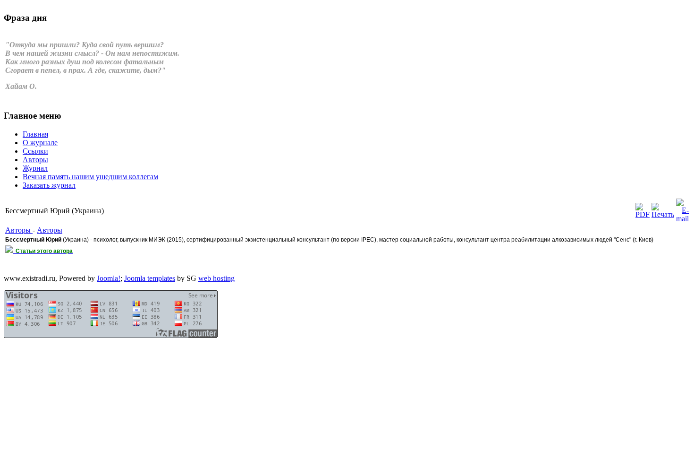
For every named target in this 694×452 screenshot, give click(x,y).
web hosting (216, 278)
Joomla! (108, 278)
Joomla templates (149, 278)
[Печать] (663, 214)
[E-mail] (682, 219)
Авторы (19, 230)
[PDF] (642, 214)
